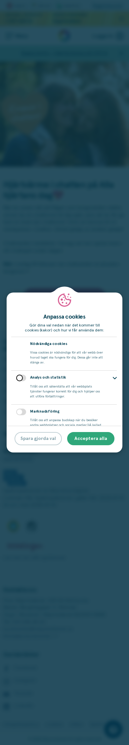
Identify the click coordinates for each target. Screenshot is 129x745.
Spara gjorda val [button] (38, 438)
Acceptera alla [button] (90, 438)
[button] (115, 378)
